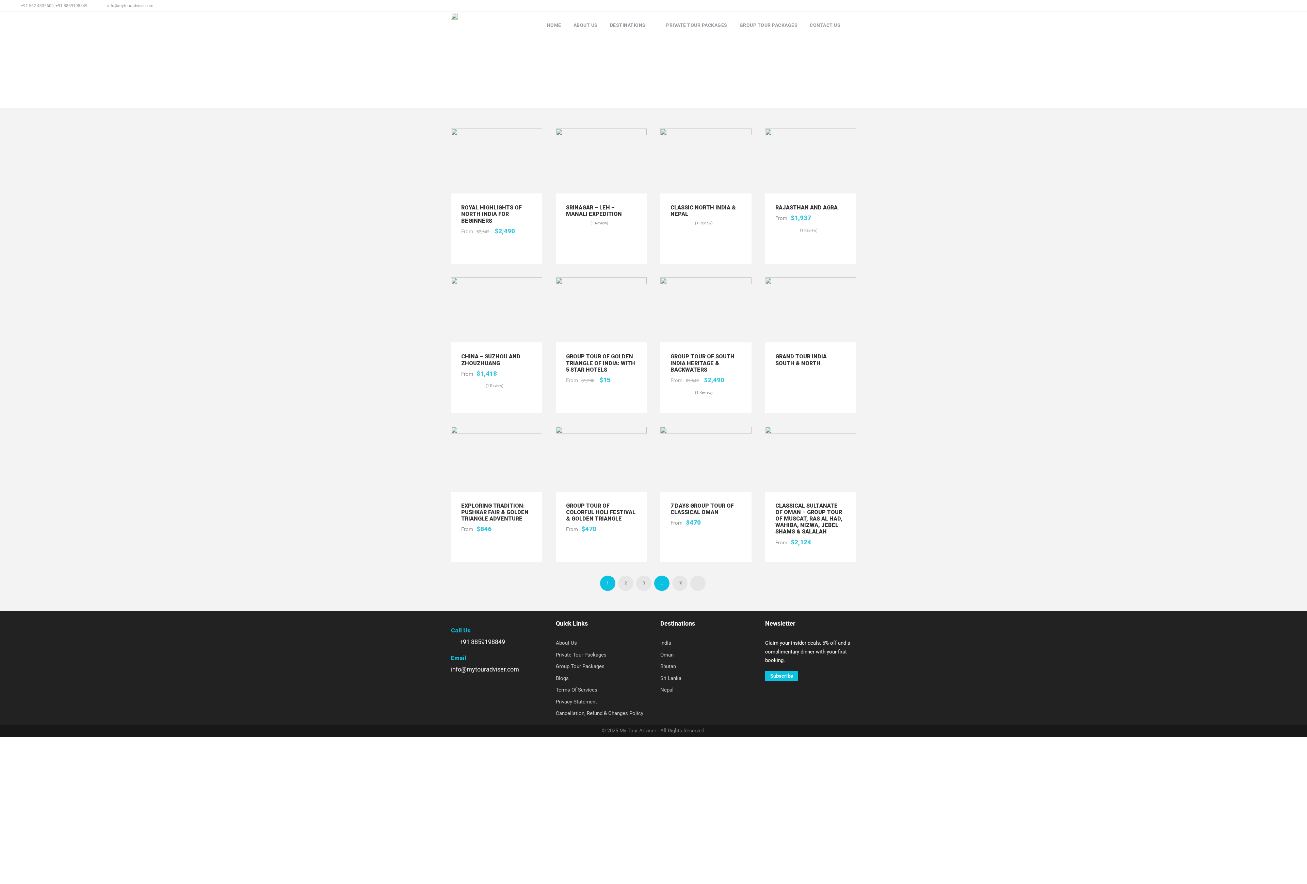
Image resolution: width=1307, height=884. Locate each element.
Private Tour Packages (696, 25)
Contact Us (825, 25)
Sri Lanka (670, 678)
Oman (667, 655)
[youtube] (1283, 5)
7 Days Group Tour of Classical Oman (702, 509)
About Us (586, 25)
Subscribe (781, 676)
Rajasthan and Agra (806, 207)
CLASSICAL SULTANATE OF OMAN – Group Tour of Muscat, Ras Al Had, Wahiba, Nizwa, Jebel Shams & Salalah (808, 519)
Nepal (667, 690)
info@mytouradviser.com (130, 5)
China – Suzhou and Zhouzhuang (490, 359)
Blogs (562, 678)
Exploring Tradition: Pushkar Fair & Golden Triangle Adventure (495, 512)
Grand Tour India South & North (801, 359)
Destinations (628, 25)
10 (680, 583)
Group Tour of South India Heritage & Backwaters (703, 363)
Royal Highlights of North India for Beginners (491, 214)
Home (554, 25)
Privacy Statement (576, 702)
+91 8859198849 (71, 5)
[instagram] (1293, 5)
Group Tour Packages (769, 25)
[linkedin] (1272, 5)
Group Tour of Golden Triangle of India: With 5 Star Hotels (600, 363)
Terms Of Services (576, 690)
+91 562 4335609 (37, 5)
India (665, 643)
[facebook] (1262, 5)
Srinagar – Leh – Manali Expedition (594, 210)
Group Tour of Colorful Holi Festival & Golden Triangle (600, 512)
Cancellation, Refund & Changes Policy (599, 713)
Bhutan (668, 666)
